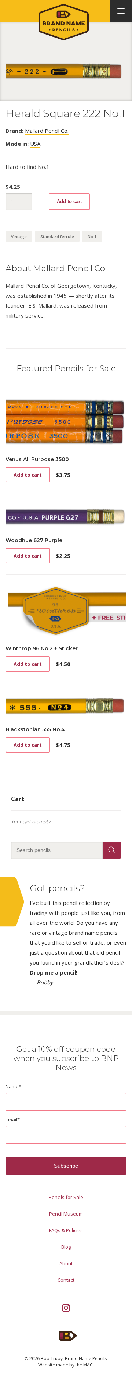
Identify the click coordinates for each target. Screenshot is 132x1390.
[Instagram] (66, 1308)
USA (35, 143)
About (66, 1263)
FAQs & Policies (66, 1230)
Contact (66, 1280)
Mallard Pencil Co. (47, 130)
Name (13, 1086)
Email (13, 1119)
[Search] (112, 850)
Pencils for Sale (66, 1197)
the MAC (84, 1365)
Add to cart (69, 201)
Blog (66, 1247)
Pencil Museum (66, 1213)
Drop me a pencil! (53, 972)
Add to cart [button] (28, 474)
